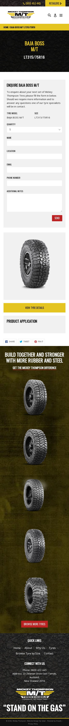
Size (36, 113)
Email (9, 164)
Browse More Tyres (34, 624)
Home (6, 27)
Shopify (58, 721)
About (28, 648)
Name (9, 137)
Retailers (54, 3)
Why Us (40, 648)
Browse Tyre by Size (28, 653)
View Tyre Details (34, 308)
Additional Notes (15, 191)
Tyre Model (12, 113)
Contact (48, 653)
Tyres (52, 648)
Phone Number (13, 177)
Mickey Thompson (19, 721)
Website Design (33, 721)
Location (11, 151)
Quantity (11, 124)
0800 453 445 (33, 3)
